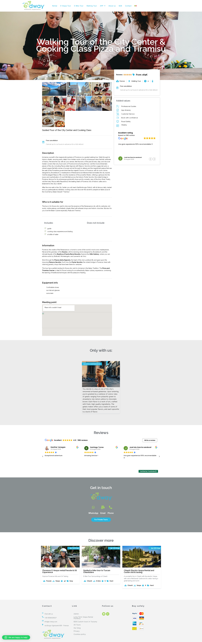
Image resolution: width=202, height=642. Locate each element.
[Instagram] (107, 614)
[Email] (102, 507)
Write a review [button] (149, 440)
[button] (154, 159)
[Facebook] (103, 614)
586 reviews (130, 135)
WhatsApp (93, 513)
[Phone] (110, 507)
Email (103, 513)
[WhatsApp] (93, 507)
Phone (111, 513)
